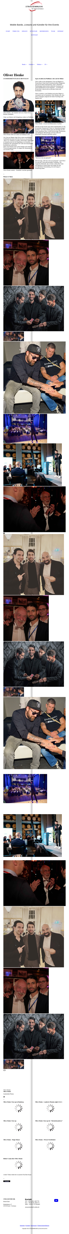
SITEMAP (60, 31)
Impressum (34, 1225)
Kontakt (28, 1225)
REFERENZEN (44, 31)
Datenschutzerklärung (43, 1225)
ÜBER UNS (16, 31)
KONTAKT (34, 35)
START (8, 31)
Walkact (39, 64)
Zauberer (31, 64)
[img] (34, 6)
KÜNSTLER (33, 31)
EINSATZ (24, 31)
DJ (45, 64)
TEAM (53, 31)
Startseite (22, 1225)
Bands (23, 64)
